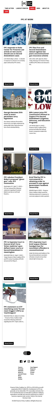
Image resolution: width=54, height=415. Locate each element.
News (32, 8)
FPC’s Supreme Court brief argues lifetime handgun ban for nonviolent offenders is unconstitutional (39, 246)
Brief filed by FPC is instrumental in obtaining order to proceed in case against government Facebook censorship (39, 182)
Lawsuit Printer (22, 8)
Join (6, 11)
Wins (38, 8)
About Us (45, 8)
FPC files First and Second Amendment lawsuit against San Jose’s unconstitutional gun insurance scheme (39, 51)
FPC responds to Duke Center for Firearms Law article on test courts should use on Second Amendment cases (14, 51)
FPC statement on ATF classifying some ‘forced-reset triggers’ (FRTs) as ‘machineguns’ (14, 310)
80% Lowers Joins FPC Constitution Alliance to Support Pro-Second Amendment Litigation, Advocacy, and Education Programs (39, 117)
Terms (32, 374)
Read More (9, 84)
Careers (20, 367)
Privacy (32, 372)
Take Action (9, 8)
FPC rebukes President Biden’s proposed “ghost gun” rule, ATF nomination (14, 180)
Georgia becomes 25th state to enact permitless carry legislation (13, 115)
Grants (20, 377)
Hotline (20, 379)
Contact (32, 370)
